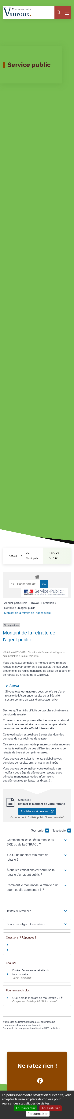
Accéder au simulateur (36, 811)
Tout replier (38, 830)
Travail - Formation (42, 602)
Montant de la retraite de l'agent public (27, 612)
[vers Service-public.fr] (44, 592)
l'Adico (56, 1028)
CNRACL (43, 674)
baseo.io (36, 1025)
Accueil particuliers (16, 602)
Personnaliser (38, 1114)
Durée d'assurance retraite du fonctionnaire (30, 972)
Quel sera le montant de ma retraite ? (35, 997)
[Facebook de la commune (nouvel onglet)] (37, 1081)
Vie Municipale (32, 556)
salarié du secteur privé (43, 699)
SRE (23, 674)
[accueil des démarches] (37, 576)
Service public (54, 555)
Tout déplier (60, 830)
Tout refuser (50, 1108)
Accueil (13, 555)
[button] (37, 842)
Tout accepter (25, 1108)
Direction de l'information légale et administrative (30, 1022)
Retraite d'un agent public (19, 607)
